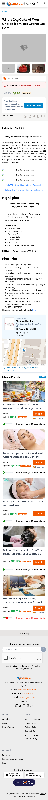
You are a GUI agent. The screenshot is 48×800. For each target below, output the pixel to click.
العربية (28, 3)
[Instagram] (16, 705)
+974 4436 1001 (29, 693)
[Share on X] (34, 116)
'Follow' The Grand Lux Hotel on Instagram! (24, 190)
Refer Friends (8, 755)
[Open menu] (3, 3)
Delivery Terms (31, 735)
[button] (24, 350)
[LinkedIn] (28, 706)
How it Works (8, 727)
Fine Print (19, 128)
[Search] (33, 3)
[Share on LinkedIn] (38, 116)
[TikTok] (31, 705)
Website (22, 329)
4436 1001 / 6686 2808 (27, 689)
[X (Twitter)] (20, 705)
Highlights (7, 128)
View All (42, 376)
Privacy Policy (31, 738)
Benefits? (6, 719)
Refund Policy (31, 727)
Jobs (4, 763)
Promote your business (12, 759)
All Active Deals (34, 105)
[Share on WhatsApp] (25, 116)
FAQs (4, 723)
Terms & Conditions (34, 719)
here (34, 310)
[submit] (43, 649)
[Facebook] (24, 706)
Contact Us (30, 731)
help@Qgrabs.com (27, 697)
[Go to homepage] (14, 3)
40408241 (22, 335)
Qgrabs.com (14, 793)
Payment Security (33, 723)
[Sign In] (44, 3)
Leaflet (29, 364)
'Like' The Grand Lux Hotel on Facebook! (24, 185)
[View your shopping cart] (38, 3)
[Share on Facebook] (30, 116)
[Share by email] (43, 116)
